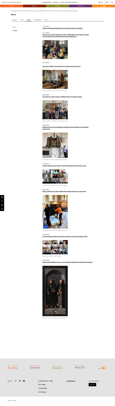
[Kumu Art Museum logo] (11, 6)
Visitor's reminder (11, 400)
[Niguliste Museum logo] (80, 6)
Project (15, 19)
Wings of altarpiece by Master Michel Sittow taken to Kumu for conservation (64, 191)
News (76, 10)
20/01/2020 (46, 260)
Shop (102, 2)
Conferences (37, 19)
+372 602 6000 (42, 388)
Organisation (47, 2)
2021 (14, 27)
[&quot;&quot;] (67, 334)
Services (55, 2)
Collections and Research (68, 2)
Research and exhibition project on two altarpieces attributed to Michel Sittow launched (67, 262)
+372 (39, 392)
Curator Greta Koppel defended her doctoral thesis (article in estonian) (62, 28)
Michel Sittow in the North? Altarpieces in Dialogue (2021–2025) (57, 10)
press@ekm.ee (71, 381)
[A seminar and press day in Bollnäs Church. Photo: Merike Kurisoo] (55, 79)
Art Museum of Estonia (17, 10)
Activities (26, 10)
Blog (46, 19)
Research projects (34, 10)
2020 (15, 30)
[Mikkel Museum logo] (57, 6)
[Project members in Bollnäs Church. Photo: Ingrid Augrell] (55, 109)
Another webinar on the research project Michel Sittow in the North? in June (64, 166)
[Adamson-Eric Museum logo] (103, 6)
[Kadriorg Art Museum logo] (34, 6)
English (106, 2)
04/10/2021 (46, 62)
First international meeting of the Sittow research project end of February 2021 (64, 236)
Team (22, 19)
